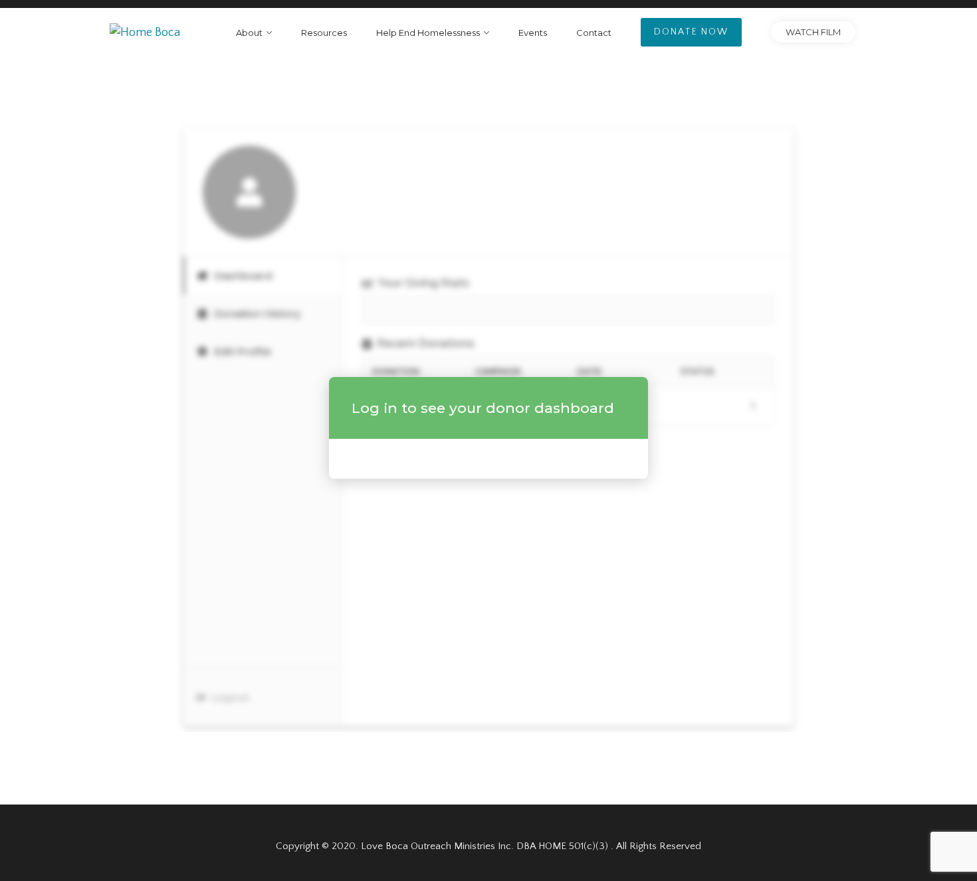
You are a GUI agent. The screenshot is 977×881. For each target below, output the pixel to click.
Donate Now (691, 32)
